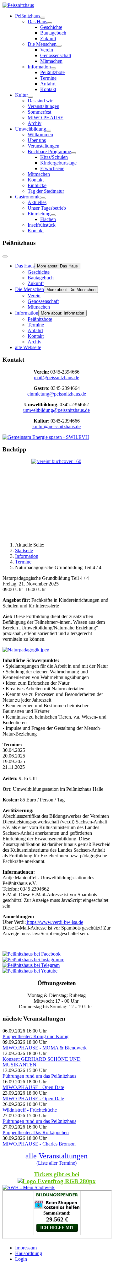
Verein (46, 49)
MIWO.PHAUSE (45, 117)
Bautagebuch (53, 32)
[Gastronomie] (43, 198)
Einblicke (37, 185)
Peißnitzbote (52, 72)
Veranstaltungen (43, 106)
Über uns (37, 140)
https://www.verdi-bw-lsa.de (55, 922)
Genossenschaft (55, 55)
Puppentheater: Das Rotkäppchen (36, 1132)
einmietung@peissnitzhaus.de (56, 393)
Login (21, 1259)
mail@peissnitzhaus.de (56, 377)
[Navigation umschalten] (5, 256)
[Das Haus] (49, 23)
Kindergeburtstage (58, 162)
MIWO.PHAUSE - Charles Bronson (39, 1143)
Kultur (21, 95)
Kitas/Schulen (54, 157)
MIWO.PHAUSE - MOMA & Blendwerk (45, 1047)
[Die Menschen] (59, 46)
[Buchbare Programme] (73, 153)
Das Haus (37, 21)
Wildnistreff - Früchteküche (30, 1110)
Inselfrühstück (42, 225)
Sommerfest (39, 112)
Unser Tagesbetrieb (47, 208)
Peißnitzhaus (27, 16)
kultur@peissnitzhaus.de (56, 426)
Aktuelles (37, 202)
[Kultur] (30, 97)
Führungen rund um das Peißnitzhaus (39, 1076)
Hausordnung (28, 1253)
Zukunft (48, 38)
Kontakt (48, 89)
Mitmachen (51, 61)
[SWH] (29, 1187)
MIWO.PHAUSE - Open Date (33, 1087)
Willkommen (40, 134)
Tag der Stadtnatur (46, 191)
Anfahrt (48, 83)
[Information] (53, 68)
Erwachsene (52, 168)
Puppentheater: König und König (35, 1036)
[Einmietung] (53, 215)
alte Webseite (28, 347)
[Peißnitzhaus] (42, 18)
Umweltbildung (30, 129)
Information (39, 66)
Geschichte (51, 27)
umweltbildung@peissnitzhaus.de (56, 410)
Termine (48, 78)
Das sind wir (40, 100)
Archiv (34, 123)
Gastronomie (27, 196)
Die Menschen (42, 44)
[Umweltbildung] (48, 131)
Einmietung (39, 213)
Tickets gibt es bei (56, 1174)
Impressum (26, 1247)
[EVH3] (46, 437)
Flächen (48, 219)
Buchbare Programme (49, 151)
